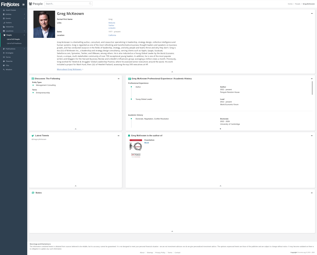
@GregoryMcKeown (39, 139)
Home (290, 4)
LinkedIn (112, 28)
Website (111, 23)
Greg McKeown (63, 42)
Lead (222, 99)
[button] (172, 42)
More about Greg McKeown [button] (69, 69)
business (135, 45)
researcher (109, 42)
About (142, 252)
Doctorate (224, 119)
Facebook (158, 50)
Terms (170, 252)
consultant (95, 42)
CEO (93, 64)
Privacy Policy (160, 252)
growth (60, 48)
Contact (177, 252)
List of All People (13, 39)
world (161, 62)
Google (151, 50)
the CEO (60, 50)
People (297, 4)
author (87, 42)
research (85, 48)
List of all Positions (14, 43)
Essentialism (149, 140)
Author (223, 87)
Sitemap (150, 252)
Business (94, 59)
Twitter (111, 25)
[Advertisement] (279, 212)
